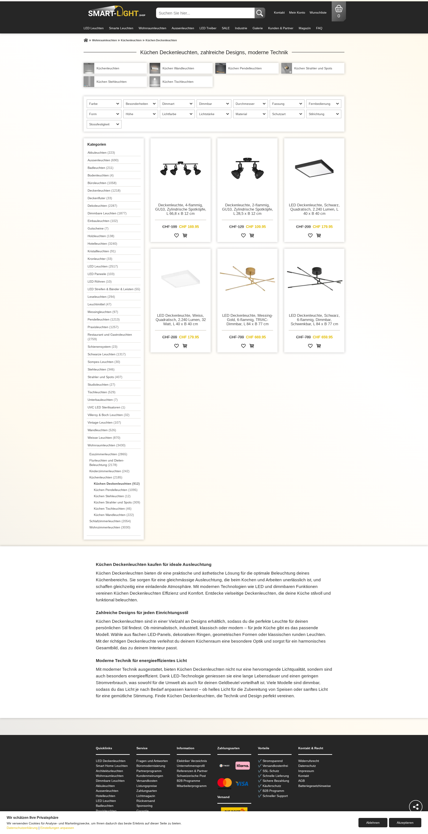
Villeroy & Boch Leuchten (109, 415)
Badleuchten (100, 168)
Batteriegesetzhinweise (314, 786)
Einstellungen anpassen (57, 828)
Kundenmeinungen (149, 776)
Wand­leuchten (102, 430)
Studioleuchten (101, 384)
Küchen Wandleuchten (114, 515)
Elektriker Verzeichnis (192, 761)
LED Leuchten (94, 28)
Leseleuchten (101, 296)
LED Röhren (100, 281)
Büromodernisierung (150, 766)
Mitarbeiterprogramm (192, 786)
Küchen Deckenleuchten (117, 483)
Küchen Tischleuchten (113, 508)
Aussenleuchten (183, 28)
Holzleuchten (101, 236)
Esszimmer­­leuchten (108, 454)
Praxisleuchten (103, 327)
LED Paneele (101, 274)
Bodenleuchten (101, 175)
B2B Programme (188, 780)
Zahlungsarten (146, 791)
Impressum (306, 771)
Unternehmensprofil (191, 766)
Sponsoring (144, 805)
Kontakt (279, 12)
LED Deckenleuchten (111, 761)
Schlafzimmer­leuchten (110, 521)
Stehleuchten (101, 369)
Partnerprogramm (149, 771)
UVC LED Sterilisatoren (106, 407)
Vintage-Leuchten (104, 422)
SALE (226, 28)
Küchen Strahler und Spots (117, 502)
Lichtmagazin (145, 796)
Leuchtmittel (99, 304)
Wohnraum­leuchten (107, 445)
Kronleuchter (100, 259)
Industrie (241, 28)
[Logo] (116, 11)
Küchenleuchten (105, 477)
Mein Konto (297, 12)
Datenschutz (307, 766)
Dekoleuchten (102, 205)
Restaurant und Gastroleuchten (110, 337)
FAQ (319, 28)
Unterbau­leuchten (103, 399)
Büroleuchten (102, 183)
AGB (301, 780)
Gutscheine (98, 228)
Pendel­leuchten (104, 319)
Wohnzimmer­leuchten (109, 527)
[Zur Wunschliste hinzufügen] (176, 236)
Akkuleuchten (101, 152)
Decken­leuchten (104, 190)
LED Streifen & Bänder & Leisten (114, 289)
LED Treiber (208, 28)
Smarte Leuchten (121, 28)
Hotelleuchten (102, 243)
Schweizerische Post (191, 776)
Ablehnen (373, 822)
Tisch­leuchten (101, 392)
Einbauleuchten (103, 221)
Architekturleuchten (109, 771)
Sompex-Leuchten (104, 362)
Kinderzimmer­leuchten (109, 471)
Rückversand (145, 801)
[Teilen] (415, 806)
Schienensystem (102, 346)
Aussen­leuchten (103, 160)
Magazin (305, 28)
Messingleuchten (103, 312)
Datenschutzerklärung (22, 828)
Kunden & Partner (280, 28)
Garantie (142, 811)
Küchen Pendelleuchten (116, 490)
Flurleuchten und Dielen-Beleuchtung (106, 463)
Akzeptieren (405, 822)
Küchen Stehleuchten (112, 496)
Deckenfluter (100, 198)
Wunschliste (318, 12)
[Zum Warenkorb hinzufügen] (184, 236)
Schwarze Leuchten (107, 354)
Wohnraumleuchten (152, 28)
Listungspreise (146, 786)
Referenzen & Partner (192, 771)
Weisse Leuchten (104, 437)
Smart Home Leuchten (112, 766)
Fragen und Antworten (152, 761)
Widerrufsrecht (308, 761)
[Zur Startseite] (86, 40)
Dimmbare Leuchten (107, 213)
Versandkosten (146, 780)
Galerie (258, 28)
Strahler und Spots (105, 377)
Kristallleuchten (102, 251)
